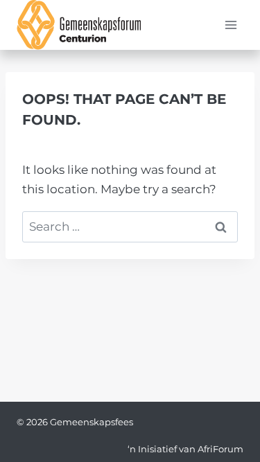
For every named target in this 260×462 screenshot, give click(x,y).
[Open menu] (230, 25)
